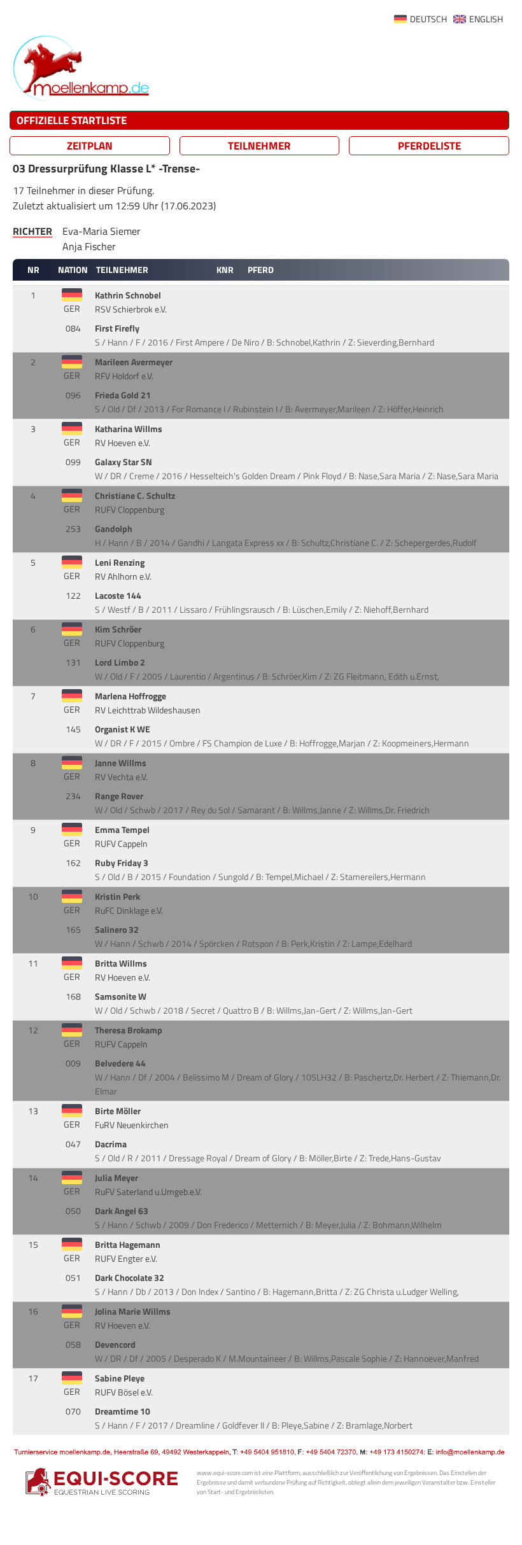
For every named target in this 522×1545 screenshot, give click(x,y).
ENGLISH (486, 19)
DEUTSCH (428, 19)
